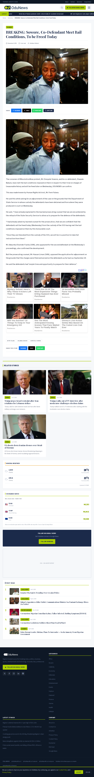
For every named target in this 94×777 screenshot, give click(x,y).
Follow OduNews (47, 541)
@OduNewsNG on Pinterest (10, 765)
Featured (51, 695)
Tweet (28, 110)
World (8, 397)
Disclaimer (52, 743)
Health (51, 707)
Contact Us (52, 727)
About (66, 2)
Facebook (17, 110)
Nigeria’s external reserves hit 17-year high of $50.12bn (20, 723)
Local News (25, 589)
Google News (87, 2)
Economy (10, 18)
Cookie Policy (53, 739)
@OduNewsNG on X (16, 761)
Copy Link (49, 110)
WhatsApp (38, 110)
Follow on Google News (76, 7)
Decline (88, 772)
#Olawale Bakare (22, 340)
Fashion (51, 691)
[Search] (62, 7)
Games (51, 703)
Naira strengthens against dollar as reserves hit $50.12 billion (21, 741)
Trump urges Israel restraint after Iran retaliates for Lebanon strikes (22, 402)
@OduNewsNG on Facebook (30, 761)
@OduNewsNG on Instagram (46, 761)
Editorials (52, 675)
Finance (51, 699)
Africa (50, 659)
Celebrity (51, 667)
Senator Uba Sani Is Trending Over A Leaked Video (39, 593)
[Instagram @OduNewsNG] (14, 673)
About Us (52, 723)
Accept (78, 772)
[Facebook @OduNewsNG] (9, 673)
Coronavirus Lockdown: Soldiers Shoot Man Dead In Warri (43, 623)
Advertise (79, 2)
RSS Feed (51, 747)
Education (52, 679)
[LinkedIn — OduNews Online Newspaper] (18, 673)
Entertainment (26, 610)
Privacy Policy (53, 735)
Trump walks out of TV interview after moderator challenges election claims (66, 402)
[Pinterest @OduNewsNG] (23, 673)
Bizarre (51, 663)
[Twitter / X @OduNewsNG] (4, 673)
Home (4, 18)
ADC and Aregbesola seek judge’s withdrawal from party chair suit (66, 14)
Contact (73, 2)
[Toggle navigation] (89, 7)
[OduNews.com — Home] (16, 7)
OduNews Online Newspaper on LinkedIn (66, 761)
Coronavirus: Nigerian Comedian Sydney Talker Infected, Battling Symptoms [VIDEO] (53, 613)
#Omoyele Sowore (35, 340)
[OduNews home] (24, 654)
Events (51, 687)
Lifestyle (51, 711)
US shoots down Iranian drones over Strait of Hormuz (23, 446)
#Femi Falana (11, 340)
